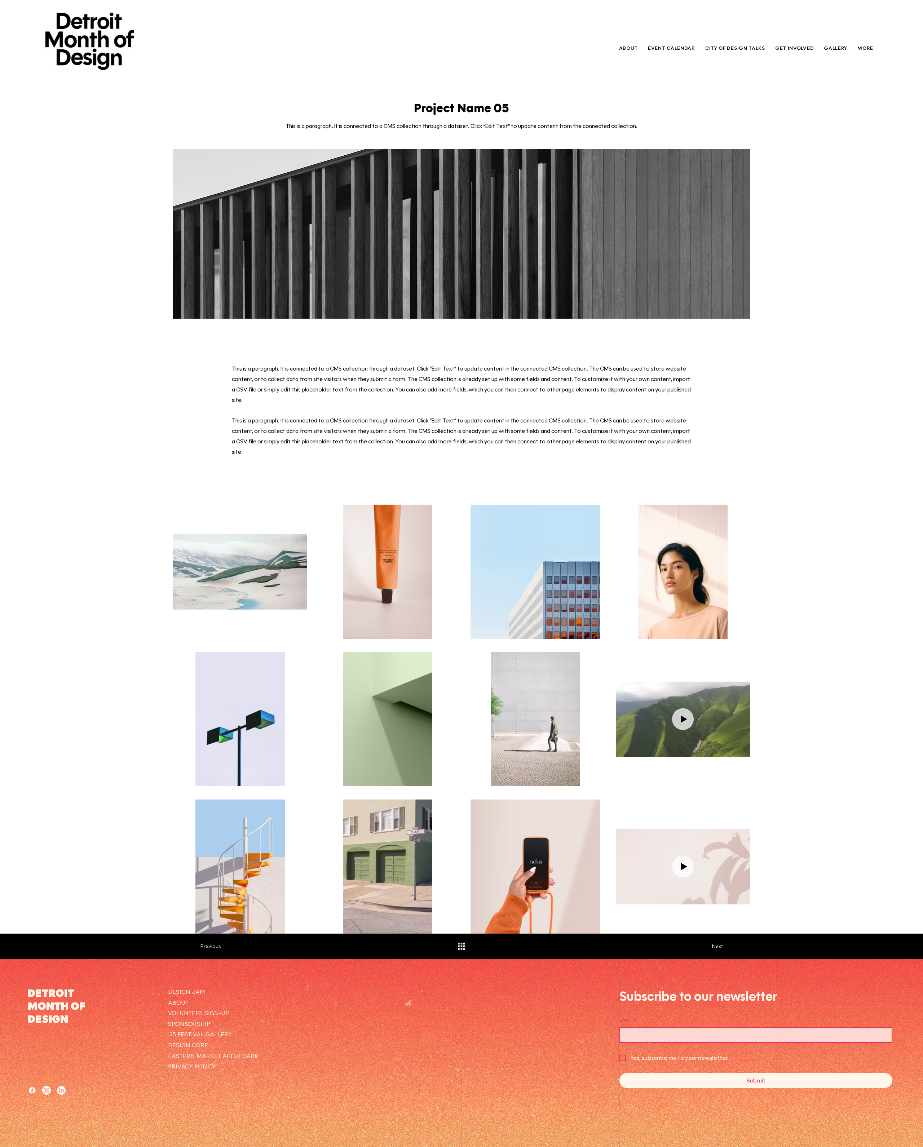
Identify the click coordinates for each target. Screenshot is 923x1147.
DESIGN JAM (186, 991)
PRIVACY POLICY (192, 1066)
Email (627, 1020)
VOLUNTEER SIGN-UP (198, 1013)
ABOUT (178, 1002)
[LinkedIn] (61, 1090)
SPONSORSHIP (189, 1023)
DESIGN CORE (188, 1045)
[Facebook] (32, 1090)
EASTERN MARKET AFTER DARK (213, 1055)
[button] (794, 48)
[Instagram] (46, 1090)
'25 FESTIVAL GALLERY (200, 1034)
